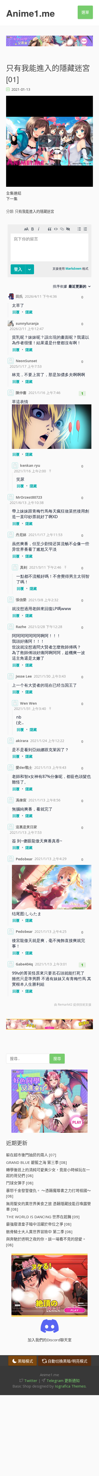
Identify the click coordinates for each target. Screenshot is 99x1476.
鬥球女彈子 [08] (19, 1182)
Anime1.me (30, 12)
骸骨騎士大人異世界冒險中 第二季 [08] (39, 1231)
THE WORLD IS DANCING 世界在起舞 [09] (42, 1216)
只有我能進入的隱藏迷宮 (34, 211)
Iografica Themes (70, 1386)
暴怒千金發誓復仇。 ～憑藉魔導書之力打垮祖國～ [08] (48, 1193)
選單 (85, 12)
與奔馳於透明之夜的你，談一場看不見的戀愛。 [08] (46, 1241)
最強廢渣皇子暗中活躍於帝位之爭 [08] (38, 1224)
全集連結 (13, 193)
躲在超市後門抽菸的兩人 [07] (31, 1154)
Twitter (30, 1380)
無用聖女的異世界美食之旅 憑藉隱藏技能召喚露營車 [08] (48, 1206)
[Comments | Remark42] (49, 616)
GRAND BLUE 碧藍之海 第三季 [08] (36, 1162)
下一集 (12, 198)
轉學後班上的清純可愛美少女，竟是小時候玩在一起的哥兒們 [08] (48, 1172)
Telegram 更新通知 (62, 1380)
